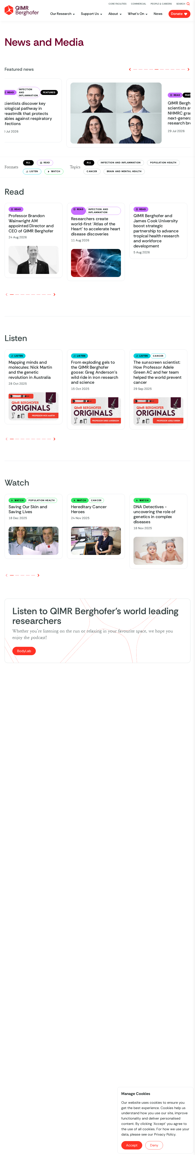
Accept (131, 1145)
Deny (154, 1145)
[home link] (22, 10)
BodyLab (24, 651)
